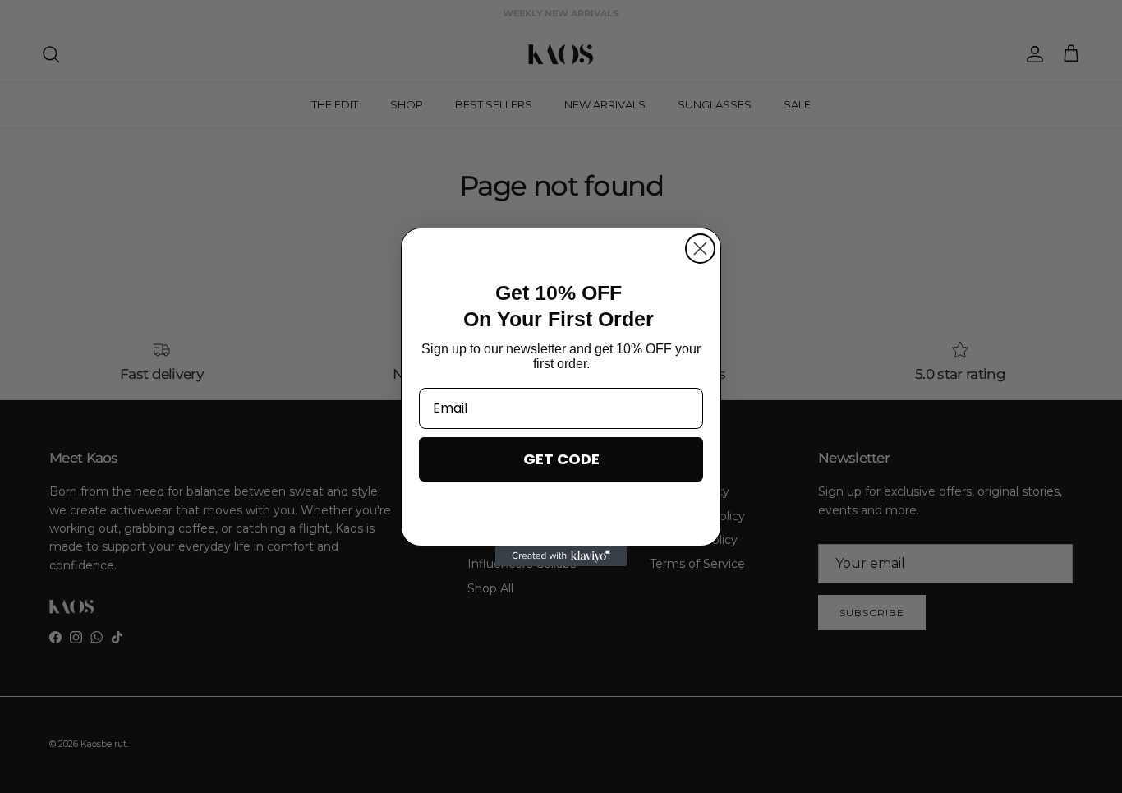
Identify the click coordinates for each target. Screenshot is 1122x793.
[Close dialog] (700, 248)
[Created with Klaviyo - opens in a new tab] (561, 556)
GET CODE (561, 459)
